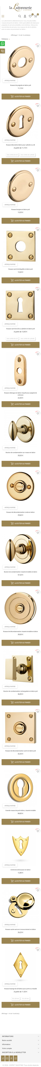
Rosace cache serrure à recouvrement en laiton (20, 929)
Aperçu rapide (10, 80)
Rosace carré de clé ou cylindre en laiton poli (20, 329)
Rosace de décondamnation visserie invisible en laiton (20, 631)
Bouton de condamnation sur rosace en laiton (20, 452)
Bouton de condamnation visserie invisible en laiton (20, 572)
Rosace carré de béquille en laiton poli (20, 269)
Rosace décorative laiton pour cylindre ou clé (20, 145)
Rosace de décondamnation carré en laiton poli (20, 751)
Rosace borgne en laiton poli (20, 209)
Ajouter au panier (22, 97)
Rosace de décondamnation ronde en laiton (20, 512)
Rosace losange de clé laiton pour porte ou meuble (20, 989)
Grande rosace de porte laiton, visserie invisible (20, 810)
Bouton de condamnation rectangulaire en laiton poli (20, 691)
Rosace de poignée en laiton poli (20, 85)
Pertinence (5, 39)
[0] (30, 16)
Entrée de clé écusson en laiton (20, 870)
